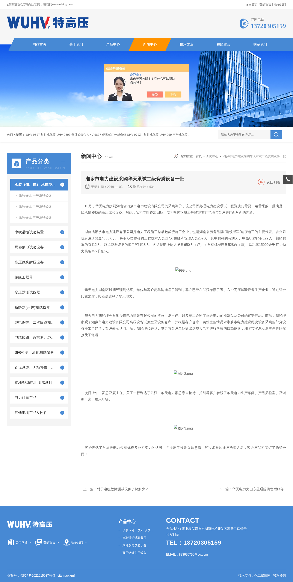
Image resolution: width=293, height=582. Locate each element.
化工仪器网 (262, 575)
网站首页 (39, 44)
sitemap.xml (66, 575)
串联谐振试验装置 (29, 232)
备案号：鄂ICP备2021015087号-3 (31, 575)
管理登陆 (279, 575)
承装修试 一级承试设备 (35, 196)
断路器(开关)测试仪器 (32, 307)
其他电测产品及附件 (31, 413)
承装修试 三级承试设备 (35, 217)
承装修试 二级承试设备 (35, 207)
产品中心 (113, 44)
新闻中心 (150, 44)
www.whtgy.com (63, 4)
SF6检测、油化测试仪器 (34, 352)
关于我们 (76, 44)
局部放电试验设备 (29, 247)
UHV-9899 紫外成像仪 (71, 134)
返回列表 (273, 182)
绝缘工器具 (24, 277)
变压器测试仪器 (27, 292)
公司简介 (22, 542)
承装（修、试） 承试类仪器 (35, 185)
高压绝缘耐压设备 (29, 262)
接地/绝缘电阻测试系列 (33, 383)
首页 (199, 156)
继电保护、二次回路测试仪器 (35, 322)
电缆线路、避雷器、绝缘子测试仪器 (35, 337)
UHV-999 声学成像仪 (174, 134)
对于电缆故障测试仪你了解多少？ (122, 489)
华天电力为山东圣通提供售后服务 (258, 489)
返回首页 (252, 4)
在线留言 (265, 4)
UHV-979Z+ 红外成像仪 (143, 134)
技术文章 (186, 44)
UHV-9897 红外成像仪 (41, 134)
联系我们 (280, 4)
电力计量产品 (25, 398)
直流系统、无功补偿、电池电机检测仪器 (35, 368)
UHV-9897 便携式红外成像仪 (106, 134)
